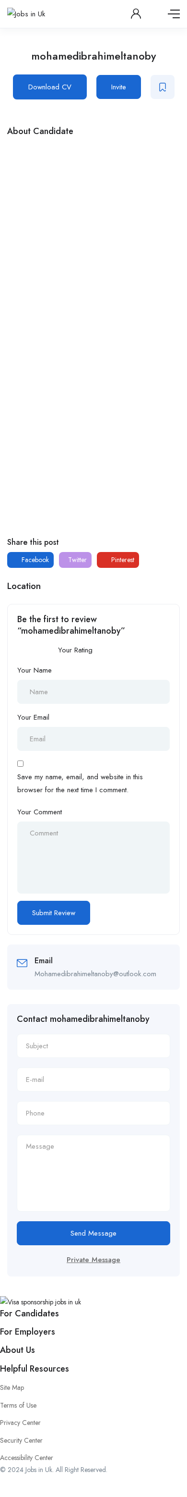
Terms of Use (18, 1405)
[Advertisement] (93, 240)
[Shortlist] (163, 87)
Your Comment (39, 812)
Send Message (93, 1233)
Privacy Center (20, 1422)
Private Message (93, 1259)
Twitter (76, 559)
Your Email (33, 717)
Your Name (34, 670)
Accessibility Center (26, 1457)
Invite (118, 87)
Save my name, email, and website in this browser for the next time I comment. (80, 783)
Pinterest (121, 559)
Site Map (12, 1387)
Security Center (21, 1440)
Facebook (34, 559)
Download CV (49, 87)
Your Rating (75, 650)
